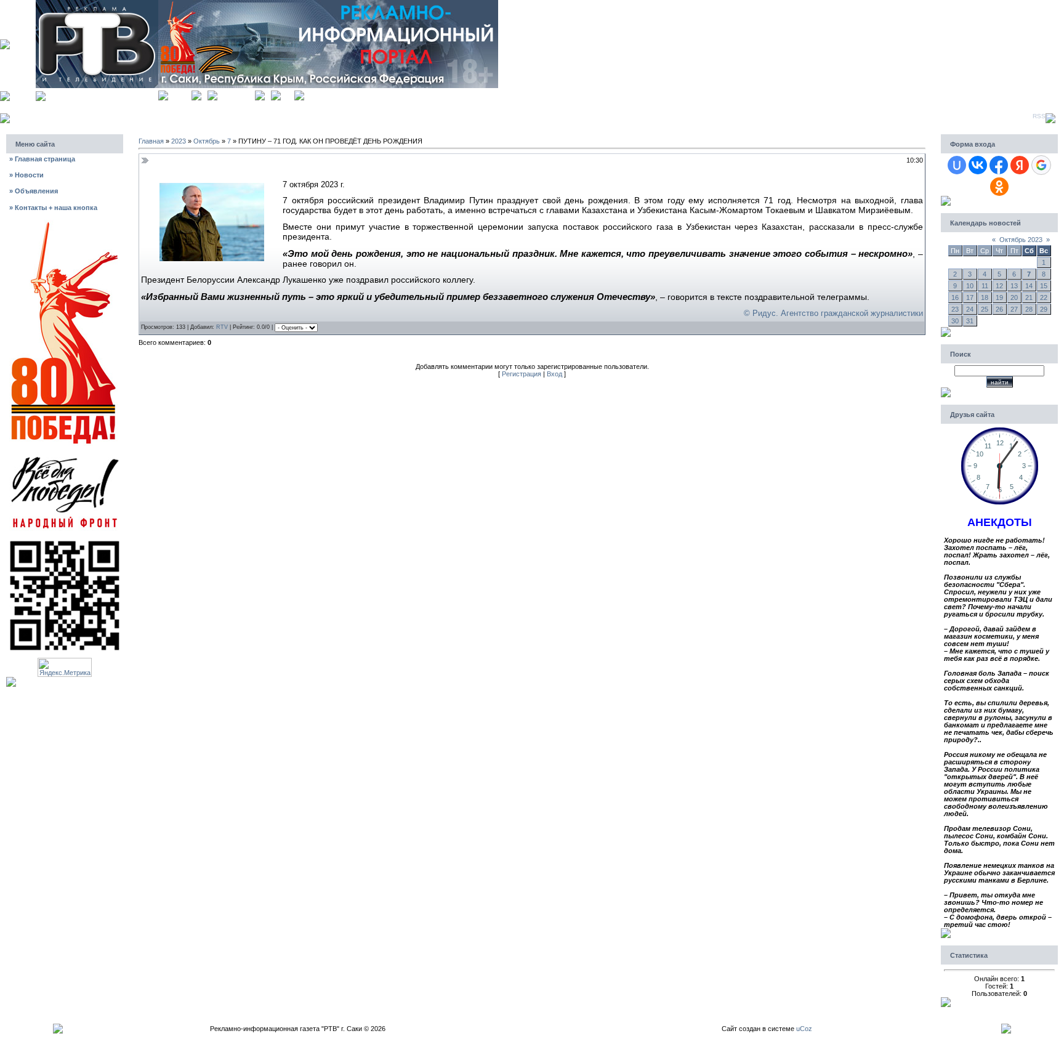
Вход (287, 94)
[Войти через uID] (957, 165)
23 (955, 309)
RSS (1039, 116)
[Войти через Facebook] (998, 165)
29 (1043, 309)
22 (1043, 297)
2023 (178, 141)
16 (955, 297)
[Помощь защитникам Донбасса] (64, 455)
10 (969, 285)
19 (999, 297)
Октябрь (206, 141)
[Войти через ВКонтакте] (978, 165)
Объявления (33, 191)
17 (969, 297)
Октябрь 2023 (1020, 239)
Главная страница (42, 159)
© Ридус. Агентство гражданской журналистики (833, 313)
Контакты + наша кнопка (53, 207)
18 (984, 297)
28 (1029, 309)
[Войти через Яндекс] (1019, 165)
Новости (26, 175)
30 (955, 321)
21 (1029, 297)
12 (999, 285)
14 (1029, 285)
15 (1043, 285)
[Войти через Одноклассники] (999, 186)
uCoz (804, 1028)
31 (969, 321)
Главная (179, 94)
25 (984, 309)
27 (1014, 309)
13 (1014, 285)
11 (984, 285)
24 (969, 309)
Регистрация (236, 94)
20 (1014, 297)
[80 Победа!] (64, 223)
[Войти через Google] (1041, 165)
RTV (222, 327)
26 (999, 309)
